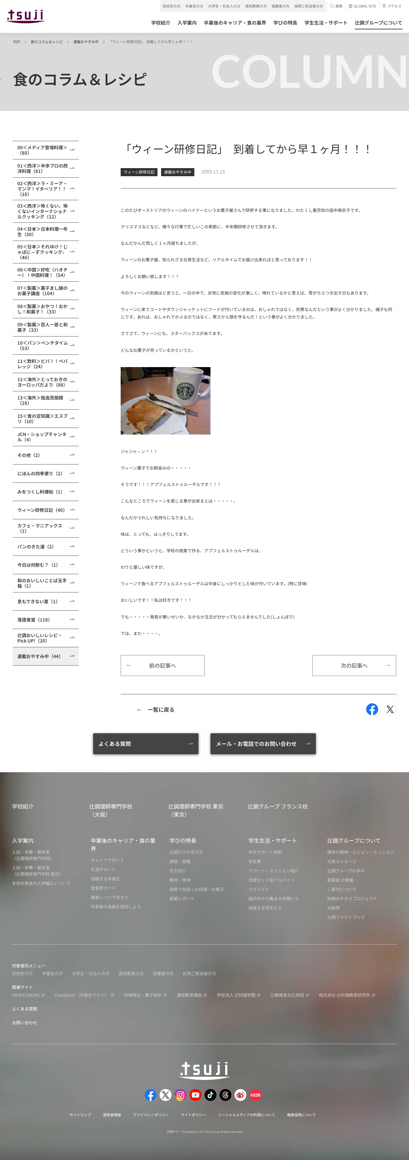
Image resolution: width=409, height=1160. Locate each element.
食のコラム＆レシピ (47, 41)
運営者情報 (112, 1114)
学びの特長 (182, 840)
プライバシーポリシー (151, 1114)
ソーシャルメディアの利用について (246, 1114)
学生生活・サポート (273, 840)
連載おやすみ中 (86, 41)
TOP (16, 41)
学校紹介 (23, 806)
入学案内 (23, 840)
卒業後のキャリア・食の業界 (123, 844)
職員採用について (301, 1114)
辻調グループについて (354, 840)
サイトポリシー (193, 1114)
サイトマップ (80, 1114)
